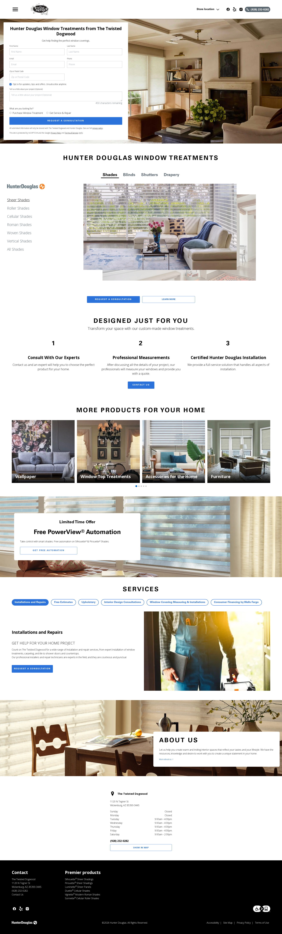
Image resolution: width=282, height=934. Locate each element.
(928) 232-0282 (119, 841)
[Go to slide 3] (141, 486)
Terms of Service (71, 133)
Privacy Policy (56, 133)
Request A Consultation (113, 299)
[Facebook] (228, 9)
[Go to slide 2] (139, 486)
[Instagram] (241, 9)
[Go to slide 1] (136, 486)
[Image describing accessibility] (261, 908)
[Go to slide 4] (143, 486)
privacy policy (97, 128)
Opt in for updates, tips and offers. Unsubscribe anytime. (40, 84)
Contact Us (141, 385)
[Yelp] (234, 9)
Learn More (169, 299)
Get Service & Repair (60, 113)
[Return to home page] (72, 9)
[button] (15, 9)
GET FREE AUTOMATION (48, 551)
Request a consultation (32, 669)
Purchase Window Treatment (27, 113)
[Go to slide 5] (146, 486)
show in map (141, 847)
